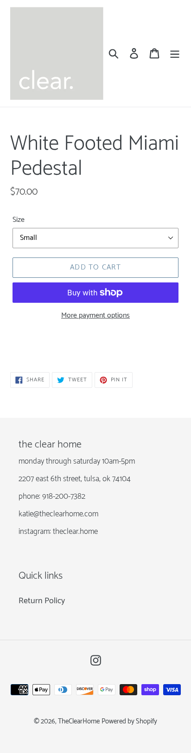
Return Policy (42, 601)
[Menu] (175, 53)
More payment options (95, 315)
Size (19, 220)
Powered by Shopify (129, 721)
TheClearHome (79, 721)
